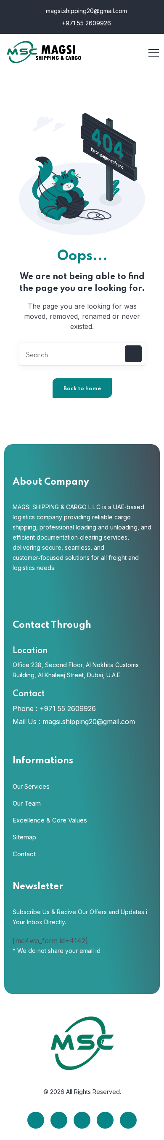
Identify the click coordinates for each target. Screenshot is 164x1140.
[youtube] (128, 1120)
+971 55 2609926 (85, 23)
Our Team (27, 803)
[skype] (82, 1120)
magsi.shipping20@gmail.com (85, 10)
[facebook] (35, 1120)
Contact (24, 854)
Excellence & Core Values (50, 820)
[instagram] (105, 1120)
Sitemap (24, 837)
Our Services (31, 786)
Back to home (82, 388)
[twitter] (58, 1120)
